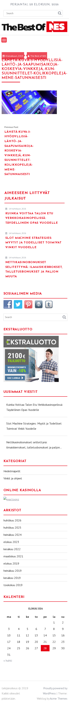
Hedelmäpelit (11, 471)
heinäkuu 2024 (12, 535)
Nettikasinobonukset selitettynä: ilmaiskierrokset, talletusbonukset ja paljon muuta (33, 445)
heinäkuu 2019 (12, 570)
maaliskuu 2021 (13, 556)
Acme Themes (58, 698)
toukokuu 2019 (12, 585)
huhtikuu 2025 (12, 527)
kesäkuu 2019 (12, 578)
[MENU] (4, 40)
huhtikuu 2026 (12, 520)
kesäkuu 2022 (12, 549)
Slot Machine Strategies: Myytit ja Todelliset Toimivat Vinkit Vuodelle (34, 426)
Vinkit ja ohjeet (12, 478)
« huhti (7, 660)
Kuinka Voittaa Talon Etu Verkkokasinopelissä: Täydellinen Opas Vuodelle (34, 407)
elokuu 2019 (11, 563)
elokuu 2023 (11, 542)
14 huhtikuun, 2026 (17, 208)
